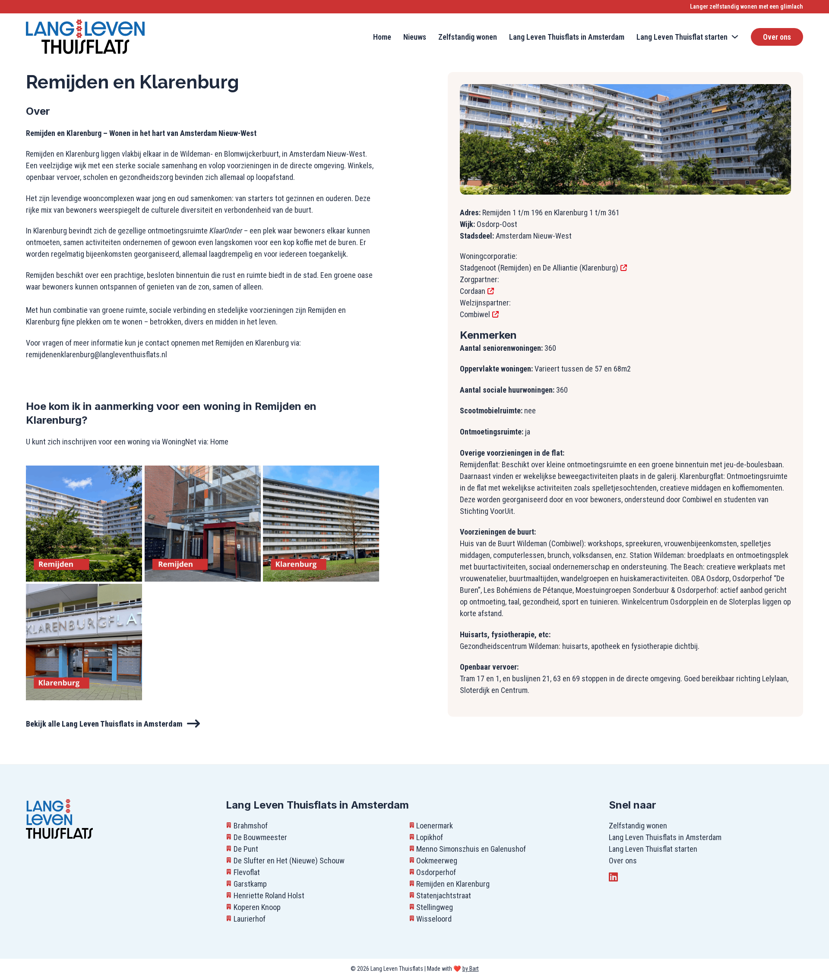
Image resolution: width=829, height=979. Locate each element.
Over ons (777, 36)
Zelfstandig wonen (467, 36)
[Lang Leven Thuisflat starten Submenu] (735, 37)
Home (382, 36)
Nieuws (414, 36)
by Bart (470, 968)
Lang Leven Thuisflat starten (653, 848)
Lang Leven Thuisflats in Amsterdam (566, 36)
